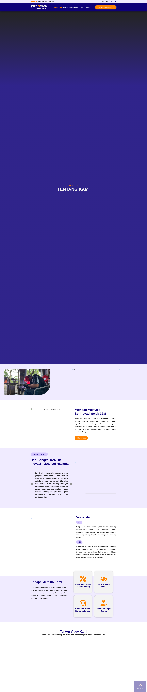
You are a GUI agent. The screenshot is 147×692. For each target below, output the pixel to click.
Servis (65, 7)
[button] (32, 484)
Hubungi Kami (73, 7)
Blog (81, 7)
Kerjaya (87, 7)
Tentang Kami (57, 7)
